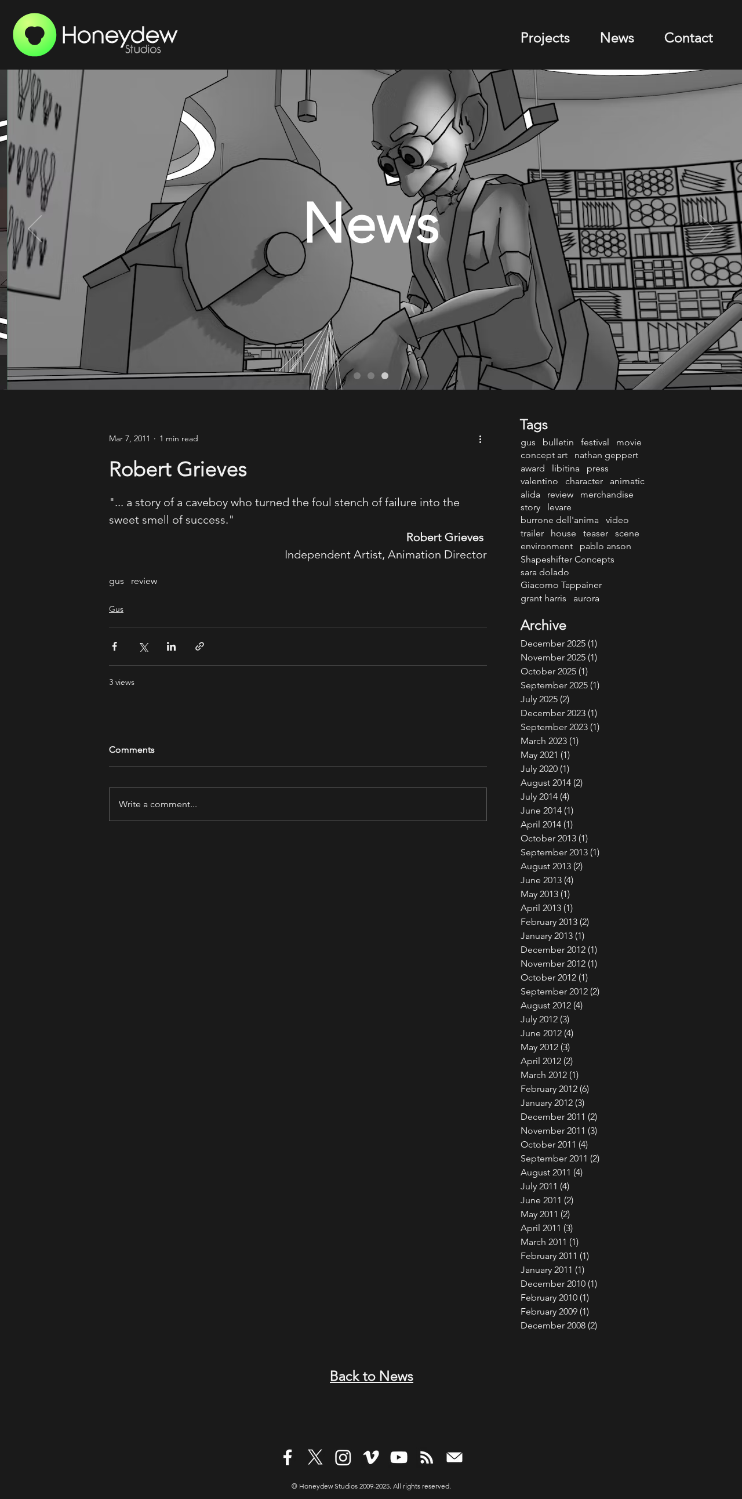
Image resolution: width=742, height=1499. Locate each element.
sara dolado (545, 572)
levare (559, 507)
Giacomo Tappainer (561, 584)
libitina (566, 468)
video (617, 519)
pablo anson (605, 545)
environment (547, 545)
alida (530, 494)
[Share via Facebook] (114, 646)
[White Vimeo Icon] (371, 1457)
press (598, 468)
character (584, 481)
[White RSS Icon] (426, 1457)
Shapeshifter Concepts (567, 559)
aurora (586, 598)
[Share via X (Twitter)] (142, 646)
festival (595, 442)
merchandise (607, 494)
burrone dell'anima (560, 519)
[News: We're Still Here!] (384, 375)
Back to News (371, 1375)
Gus (116, 609)
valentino (539, 481)
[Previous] (35, 229)
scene (627, 533)
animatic (627, 481)
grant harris (543, 598)
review (144, 580)
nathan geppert (606, 454)
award (533, 468)
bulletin (558, 442)
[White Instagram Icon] (343, 1457)
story (530, 507)
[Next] (707, 229)
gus (116, 580)
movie (629, 442)
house (563, 533)
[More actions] (480, 438)
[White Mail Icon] (454, 1457)
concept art (544, 454)
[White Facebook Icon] (287, 1457)
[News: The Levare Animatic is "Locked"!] (371, 375)
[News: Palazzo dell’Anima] (357, 375)
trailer (532, 533)
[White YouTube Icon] (398, 1457)
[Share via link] (199, 646)
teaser (595, 533)
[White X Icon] (315, 1457)
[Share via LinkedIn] (171, 646)
